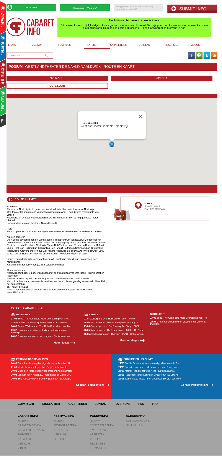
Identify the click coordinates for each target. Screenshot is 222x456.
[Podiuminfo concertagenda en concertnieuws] (3, 46)
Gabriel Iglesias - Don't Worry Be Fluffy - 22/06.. (112, 326)
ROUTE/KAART (57, 86)
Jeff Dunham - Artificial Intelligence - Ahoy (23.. (111, 322)
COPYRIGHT (26, 404)
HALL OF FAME (135, 425)
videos (195, 45)
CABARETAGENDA (29, 425)
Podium (16, 66)
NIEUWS (23, 420)
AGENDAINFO (135, 415)
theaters (90, 45)
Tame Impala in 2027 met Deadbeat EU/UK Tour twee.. (150, 379)
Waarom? (92, 8)
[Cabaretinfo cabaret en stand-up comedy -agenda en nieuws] (3, 73)
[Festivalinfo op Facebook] (191, 56)
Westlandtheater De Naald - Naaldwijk (105, 126)
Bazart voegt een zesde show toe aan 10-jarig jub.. (148, 367)
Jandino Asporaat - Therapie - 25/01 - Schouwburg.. (114, 334)
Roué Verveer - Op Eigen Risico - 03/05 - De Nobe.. (114, 330)
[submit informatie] (192, 8)
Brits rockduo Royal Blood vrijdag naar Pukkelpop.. (41, 379)
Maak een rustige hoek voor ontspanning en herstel (41, 371)
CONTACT (101, 404)
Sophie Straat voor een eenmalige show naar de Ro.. (149, 363)
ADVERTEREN (77, 404)
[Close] (140, 116)
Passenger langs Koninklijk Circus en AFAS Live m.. (148, 375)
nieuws (11, 45)
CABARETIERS (27, 439)
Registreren (79, 8)
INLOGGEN (31, 7)
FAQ (155, 404)
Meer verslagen (129, 340)
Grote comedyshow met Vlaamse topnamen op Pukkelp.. (39, 331)
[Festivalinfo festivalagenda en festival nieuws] (3, 17)
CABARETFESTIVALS (31, 429)
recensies (171, 45)
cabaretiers (118, 45)
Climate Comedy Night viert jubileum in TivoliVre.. (40, 322)
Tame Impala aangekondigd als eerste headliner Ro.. (42, 363)
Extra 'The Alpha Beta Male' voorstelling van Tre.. (40, 319)
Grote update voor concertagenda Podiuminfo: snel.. (41, 336)
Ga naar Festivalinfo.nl (90, 384)
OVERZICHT (57, 78)
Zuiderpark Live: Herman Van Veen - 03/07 (109, 319)
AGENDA (161, 78)
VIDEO (22, 448)
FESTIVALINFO (64, 415)
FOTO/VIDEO (61, 439)
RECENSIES (97, 443)
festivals (64, 45)
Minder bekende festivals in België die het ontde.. (40, 367)
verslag (144, 45)
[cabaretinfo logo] (30, 27)
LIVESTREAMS (99, 429)
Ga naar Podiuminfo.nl (194, 384)
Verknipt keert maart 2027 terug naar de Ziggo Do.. (41, 375)
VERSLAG (24, 443)
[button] (112, 144)
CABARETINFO (28, 415)
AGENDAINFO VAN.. (138, 420)
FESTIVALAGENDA (65, 425)
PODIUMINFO (99, 415)
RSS (141, 404)
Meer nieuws (61, 342)
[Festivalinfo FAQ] (3, 120)
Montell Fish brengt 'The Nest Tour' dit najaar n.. (146, 371)
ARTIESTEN (61, 429)
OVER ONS (123, 404)
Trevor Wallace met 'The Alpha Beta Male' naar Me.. (41, 326)
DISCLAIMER (51, 404)
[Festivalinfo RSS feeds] (214, 56)
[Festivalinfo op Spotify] (199, 56)
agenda (37, 45)
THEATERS (24, 434)
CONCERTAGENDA (102, 425)
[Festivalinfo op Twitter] (206, 56)
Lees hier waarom (152, 28)
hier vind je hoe (176, 28)
